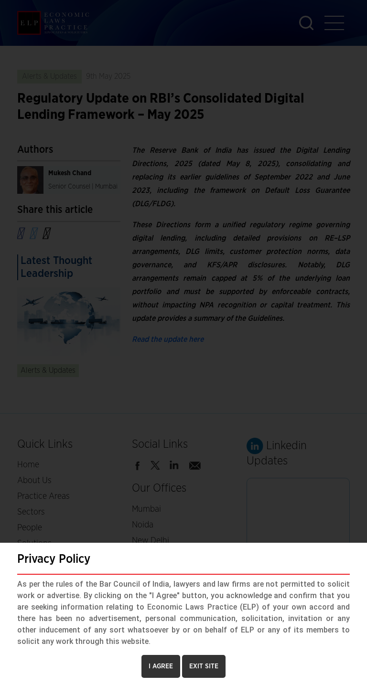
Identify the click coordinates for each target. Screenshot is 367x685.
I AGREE (161, 666)
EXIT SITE (203, 666)
